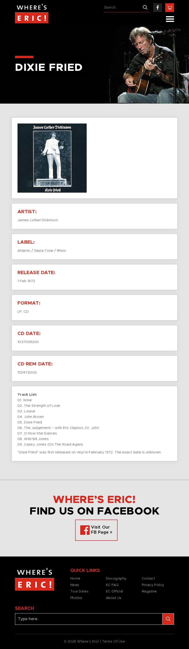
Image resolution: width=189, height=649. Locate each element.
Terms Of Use (113, 641)
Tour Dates (79, 591)
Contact (148, 578)
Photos (76, 598)
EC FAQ (112, 585)
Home (75, 578)
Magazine (149, 591)
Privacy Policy (153, 585)
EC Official (114, 591)
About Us (113, 598)
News (74, 585)
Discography (116, 578)
